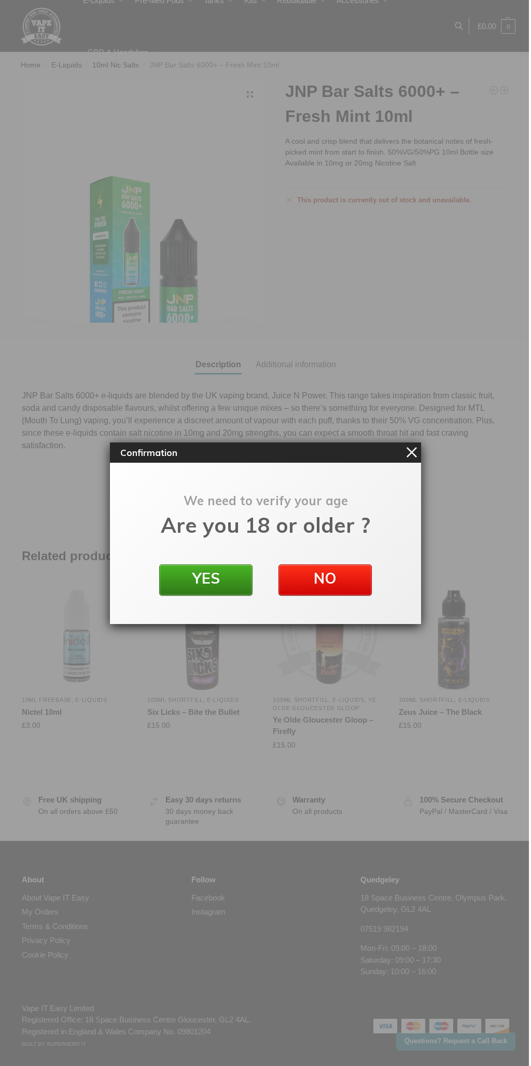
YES (206, 578)
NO (325, 578)
